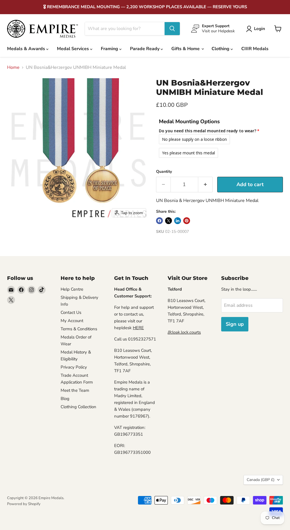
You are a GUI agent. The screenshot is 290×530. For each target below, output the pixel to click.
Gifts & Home (186, 49)
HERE (138, 328)
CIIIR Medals (254, 49)
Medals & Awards (26, 49)
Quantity (164, 171)
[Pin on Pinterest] (186, 220)
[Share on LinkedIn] (177, 220)
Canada (260, 479)
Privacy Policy (74, 367)
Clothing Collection (78, 407)
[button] (256, 28)
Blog (65, 398)
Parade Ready (145, 49)
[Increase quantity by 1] (205, 184)
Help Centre (72, 289)
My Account (72, 320)
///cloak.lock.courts (184, 332)
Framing (110, 49)
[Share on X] (168, 220)
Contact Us (71, 312)
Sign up (235, 324)
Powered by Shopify (23, 503)
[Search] (172, 28)
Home (13, 67)
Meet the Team (75, 390)
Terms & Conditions (79, 329)
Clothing (221, 49)
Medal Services (73, 49)
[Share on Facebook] (159, 220)
